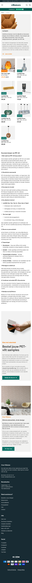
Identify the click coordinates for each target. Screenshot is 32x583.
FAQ (2, 507)
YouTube (3, 552)
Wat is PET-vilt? (5, 528)
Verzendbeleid (5, 502)
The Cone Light (5, 73)
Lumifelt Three (21, 118)
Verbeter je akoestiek (6, 530)
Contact (3, 509)
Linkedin (3, 549)
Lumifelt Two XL (5, 118)
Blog (2, 533)
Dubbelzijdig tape (6, 526)
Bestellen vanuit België (7, 498)
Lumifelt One (20, 73)
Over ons (9, 449)
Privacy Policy (21, 569)
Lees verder (8, 54)
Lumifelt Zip (4, 96)
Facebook (3, 547)
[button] (2, 5)
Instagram (4, 545)
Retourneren (4, 500)
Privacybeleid (4, 505)
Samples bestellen (6, 524)
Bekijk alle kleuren (10, 377)
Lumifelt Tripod (21, 96)
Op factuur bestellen (6, 521)
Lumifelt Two (5, 141)
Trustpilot (3, 542)
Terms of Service (11, 569)
